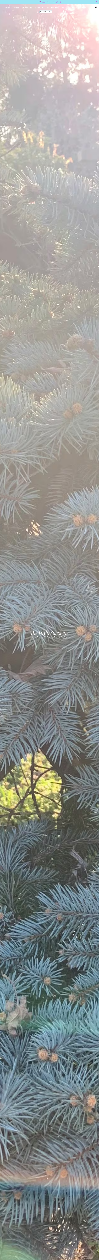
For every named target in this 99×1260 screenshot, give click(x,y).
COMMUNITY (52, 8)
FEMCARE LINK (68, 8)
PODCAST (39, 8)
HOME (7, 8)
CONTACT (82, 8)
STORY (16, 8)
